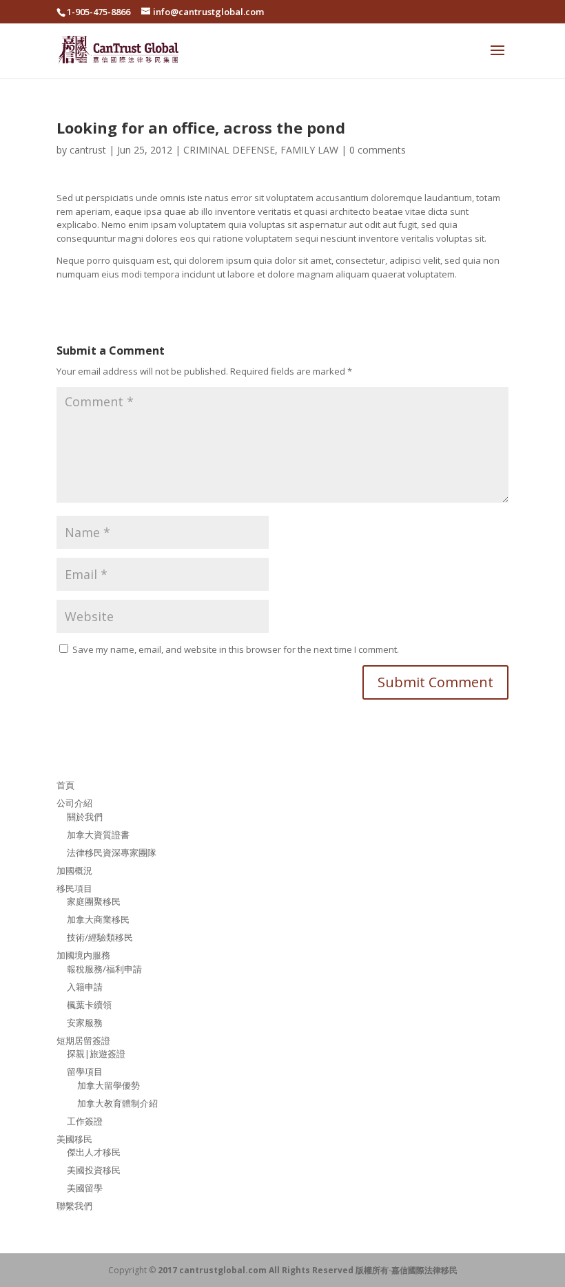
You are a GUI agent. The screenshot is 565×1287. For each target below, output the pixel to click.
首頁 (65, 785)
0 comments (377, 149)
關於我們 (85, 816)
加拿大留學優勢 (108, 1085)
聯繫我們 (74, 1206)
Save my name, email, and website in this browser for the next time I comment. (235, 649)
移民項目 (74, 888)
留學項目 (85, 1071)
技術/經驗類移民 (100, 937)
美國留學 (85, 1188)
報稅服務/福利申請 (104, 969)
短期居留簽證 (83, 1040)
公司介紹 (74, 803)
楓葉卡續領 (89, 1004)
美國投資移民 (94, 1170)
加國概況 (74, 870)
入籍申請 (85, 987)
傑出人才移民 (94, 1152)
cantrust (88, 149)
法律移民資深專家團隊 (111, 852)
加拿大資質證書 (98, 834)
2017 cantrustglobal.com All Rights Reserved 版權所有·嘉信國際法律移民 (308, 1270)
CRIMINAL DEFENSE (229, 149)
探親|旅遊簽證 (96, 1053)
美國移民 (74, 1139)
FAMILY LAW (309, 149)
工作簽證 (85, 1121)
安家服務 (85, 1022)
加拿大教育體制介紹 (117, 1103)
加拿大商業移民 (98, 919)
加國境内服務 (83, 955)
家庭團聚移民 (94, 901)
